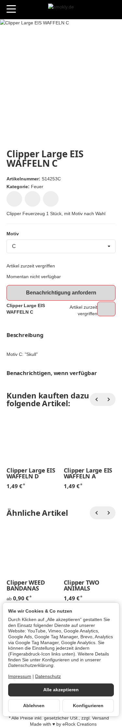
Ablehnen (34, 705)
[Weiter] (108, 399)
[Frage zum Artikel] (51, 199)
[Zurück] (96, 399)
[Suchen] (25, 9)
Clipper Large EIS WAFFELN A (88, 473)
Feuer (37, 186)
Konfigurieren (88, 705)
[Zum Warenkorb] (110, 9)
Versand (100, 718)
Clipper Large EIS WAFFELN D (31, 473)
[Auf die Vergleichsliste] (32, 199)
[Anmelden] (98, 9)
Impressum (19, 676)
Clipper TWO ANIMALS (81, 585)
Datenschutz (48, 676)
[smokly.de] (61, 9)
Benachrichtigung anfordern (61, 292)
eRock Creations (79, 724)
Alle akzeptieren (61, 689)
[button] (61, 335)
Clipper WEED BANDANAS (26, 585)
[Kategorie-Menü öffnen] (11, 9)
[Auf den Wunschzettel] (14, 199)
